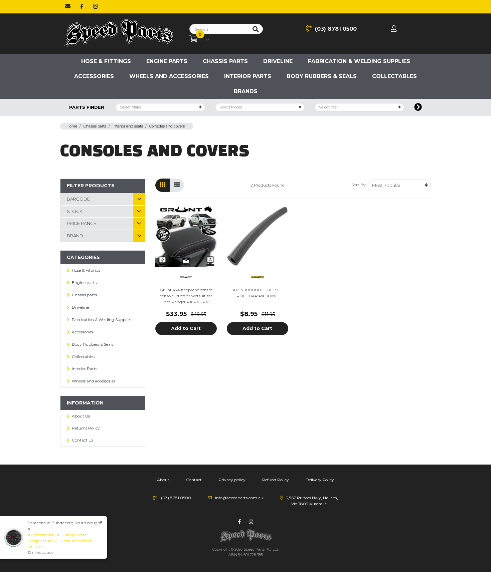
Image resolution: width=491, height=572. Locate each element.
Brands (246, 91)
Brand (75, 235)
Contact (194, 479)
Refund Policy (275, 479)
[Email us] (67, 6)
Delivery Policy (320, 479)
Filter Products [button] (91, 186)
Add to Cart (186, 328)
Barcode (78, 199)
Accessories (94, 76)
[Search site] (255, 29)
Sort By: (358, 184)
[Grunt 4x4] (186, 277)
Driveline (278, 61)
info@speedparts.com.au (239, 497)
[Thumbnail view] (162, 185)
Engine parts (166, 61)
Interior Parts (247, 76)
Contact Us (82, 440)
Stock (75, 211)
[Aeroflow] (257, 277)
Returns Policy (86, 428)
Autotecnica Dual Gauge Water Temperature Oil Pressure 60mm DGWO (60, 540)
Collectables (394, 76)
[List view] (177, 185)
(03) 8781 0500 (336, 29)
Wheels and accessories (169, 76)
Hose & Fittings (106, 61)
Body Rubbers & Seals (322, 76)
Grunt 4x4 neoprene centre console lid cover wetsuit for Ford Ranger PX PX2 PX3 (186, 295)
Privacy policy (232, 479)
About (163, 479)
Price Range (81, 223)
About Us (81, 415)
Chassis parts (225, 61)
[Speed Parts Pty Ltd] (118, 33)
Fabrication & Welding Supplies (359, 61)
